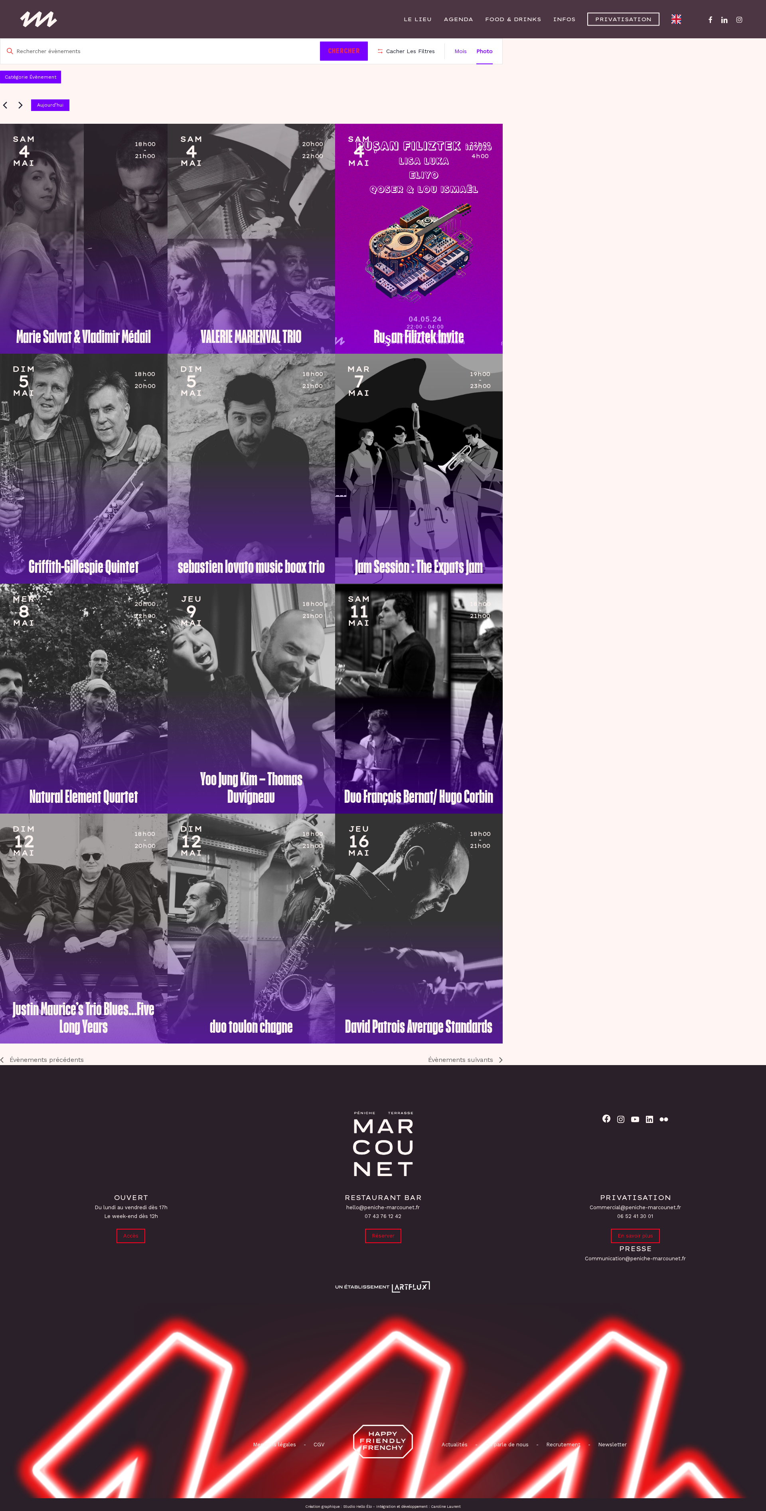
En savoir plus (635, 1236)
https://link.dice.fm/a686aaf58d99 (34, 614)
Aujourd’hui (50, 105)
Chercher (344, 51)
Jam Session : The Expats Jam (419, 567)
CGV (319, 1445)
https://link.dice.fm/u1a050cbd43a (34, 384)
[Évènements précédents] (5, 105)
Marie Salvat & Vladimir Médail (83, 337)
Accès (130, 1236)
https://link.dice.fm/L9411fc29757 (34, 844)
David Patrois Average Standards (418, 1027)
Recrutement (563, 1445)
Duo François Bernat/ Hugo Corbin (418, 797)
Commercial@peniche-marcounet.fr (635, 1207)
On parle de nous (506, 1445)
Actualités (455, 1445)
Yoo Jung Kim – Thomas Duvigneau (251, 788)
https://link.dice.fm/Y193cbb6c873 (202, 154)
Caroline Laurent (446, 1507)
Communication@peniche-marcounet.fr (635, 1258)
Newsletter (612, 1445)
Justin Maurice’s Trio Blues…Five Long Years (83, 1018)
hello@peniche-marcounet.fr (383, 1207)
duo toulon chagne (251, 1027)
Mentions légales (274, 1445)
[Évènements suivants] (20, 105)
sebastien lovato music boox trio (251, 567)
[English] (678, 19)
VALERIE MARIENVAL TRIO (251, 337)
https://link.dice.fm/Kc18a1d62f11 (369, 384)
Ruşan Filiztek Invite (419, 337)
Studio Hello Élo (357, 1507)
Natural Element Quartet (84, 797)
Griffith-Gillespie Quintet (84, 567)
